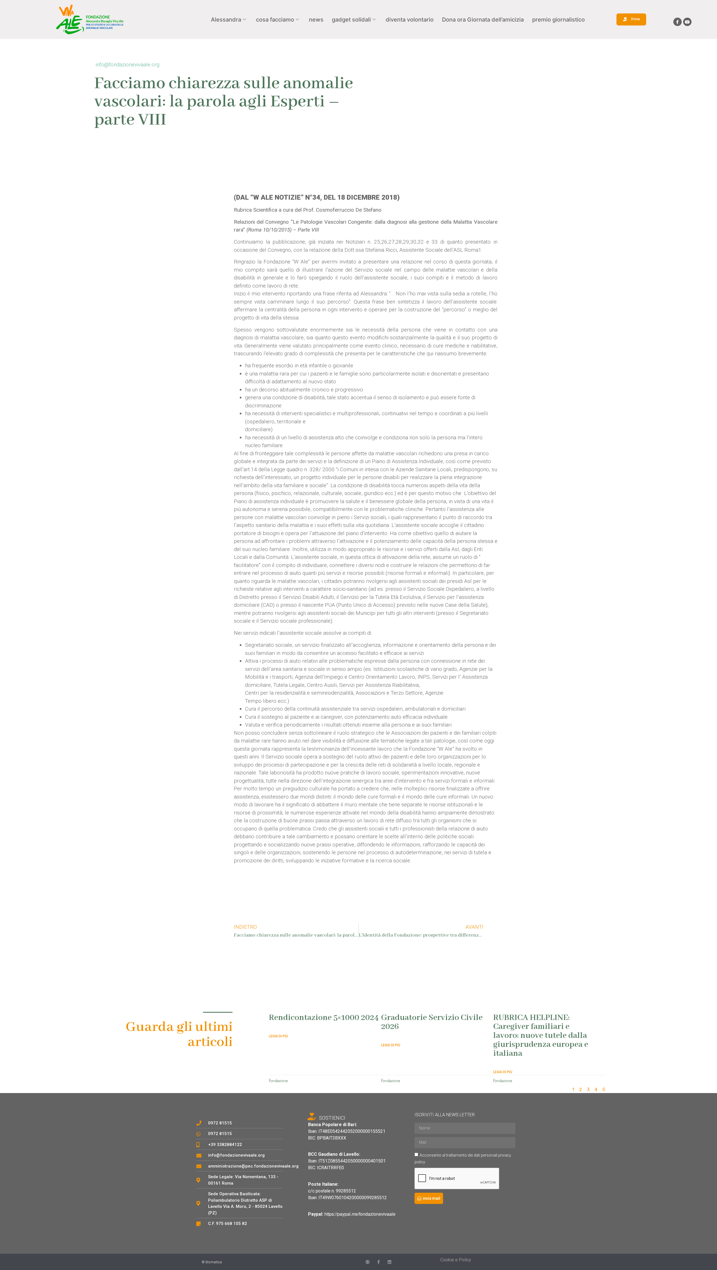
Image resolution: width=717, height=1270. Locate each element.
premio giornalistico (558, 19)
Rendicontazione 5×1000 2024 (324, 1017)
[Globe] (368, 1262)
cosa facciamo (275, 19)
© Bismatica (212, 1262)
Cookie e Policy (455, 1259)
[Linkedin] (389, 1262)
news (316, 19)
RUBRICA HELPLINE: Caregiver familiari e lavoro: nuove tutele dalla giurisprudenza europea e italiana (540, 1035)
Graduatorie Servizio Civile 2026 (432, 1022)
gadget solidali (351, 19)
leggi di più (278, 1036)
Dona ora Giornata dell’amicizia (483, 19)
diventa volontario (410, 19)
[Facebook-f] (677, 22)
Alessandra (226, 19)
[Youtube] (687, 22)
